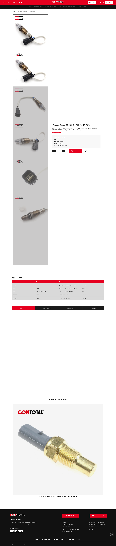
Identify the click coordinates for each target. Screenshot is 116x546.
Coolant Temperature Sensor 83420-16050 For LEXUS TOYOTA (58, 496)
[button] (98, 2)
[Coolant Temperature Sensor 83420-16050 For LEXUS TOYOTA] (58, 449)
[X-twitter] (21, 531)
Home (13, 11)
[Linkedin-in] (16, 531)
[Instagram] (13, 531)
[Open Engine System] (42, 7)
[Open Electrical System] (56, 7)
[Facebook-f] (11, 531)
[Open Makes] (31, 7)
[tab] (23, 308)
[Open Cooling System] (88, 7)
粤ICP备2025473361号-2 (101, 544)
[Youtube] (19, 531)
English (92, 2)
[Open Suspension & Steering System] (75, 7)
